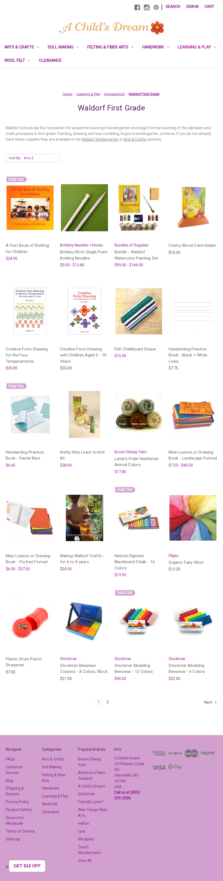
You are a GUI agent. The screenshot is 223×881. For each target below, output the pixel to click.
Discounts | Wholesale (15, 820)
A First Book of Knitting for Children (27, 248)
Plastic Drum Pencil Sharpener (23, 662)
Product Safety (19, 810)
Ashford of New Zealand (91, 776)
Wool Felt (14, 60)
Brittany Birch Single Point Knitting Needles (84, 255)
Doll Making (60, 47)
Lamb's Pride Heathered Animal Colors (136, 461)
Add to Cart (193, 212)
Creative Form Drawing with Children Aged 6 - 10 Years (83, 355)
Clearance (50, 60)
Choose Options (84, 212)
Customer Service (14, 770)
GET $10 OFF (27, 866)
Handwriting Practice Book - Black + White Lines (188, 355)
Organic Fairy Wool (186, 562)
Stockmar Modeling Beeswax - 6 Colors (187, 668)
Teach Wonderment (89, 850)
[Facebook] (137, 7)
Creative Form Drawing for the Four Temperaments (27, 355)
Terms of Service (20, 831)
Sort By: (15, 158)
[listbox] (41, 158)
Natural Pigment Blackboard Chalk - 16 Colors (134, 562)
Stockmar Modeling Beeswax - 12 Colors (133, 668)
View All (85, 860)
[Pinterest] (156, 7)
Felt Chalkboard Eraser (135, 349)
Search (173, 6)
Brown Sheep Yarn (89, 762)
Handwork (153, 47)
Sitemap (13, 839)
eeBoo (83, 823)
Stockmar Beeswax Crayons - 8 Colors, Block (83, 668)
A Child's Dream (91, 786)
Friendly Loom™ (91, 802)
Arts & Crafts (19, 47)
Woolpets (86, 839)
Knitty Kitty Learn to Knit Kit (82, 455)
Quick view (29, 207)
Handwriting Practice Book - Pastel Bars (25, 455)
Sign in (192, 6)
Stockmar (86, 794)
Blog (9, 780)
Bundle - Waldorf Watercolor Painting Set (136, 255)
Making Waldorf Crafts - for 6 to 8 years (82, 559)
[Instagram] (147, 7)
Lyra (81, 831)
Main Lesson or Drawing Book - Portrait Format (28, 559)
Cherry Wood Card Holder (192, 245)
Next (208, 702)
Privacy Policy (17, 802)
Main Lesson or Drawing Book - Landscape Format (193, 455)
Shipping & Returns (15, 791)
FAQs (10, 759)
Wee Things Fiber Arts (92, 813)
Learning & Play (194, 47)
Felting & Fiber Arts (107, 47)
